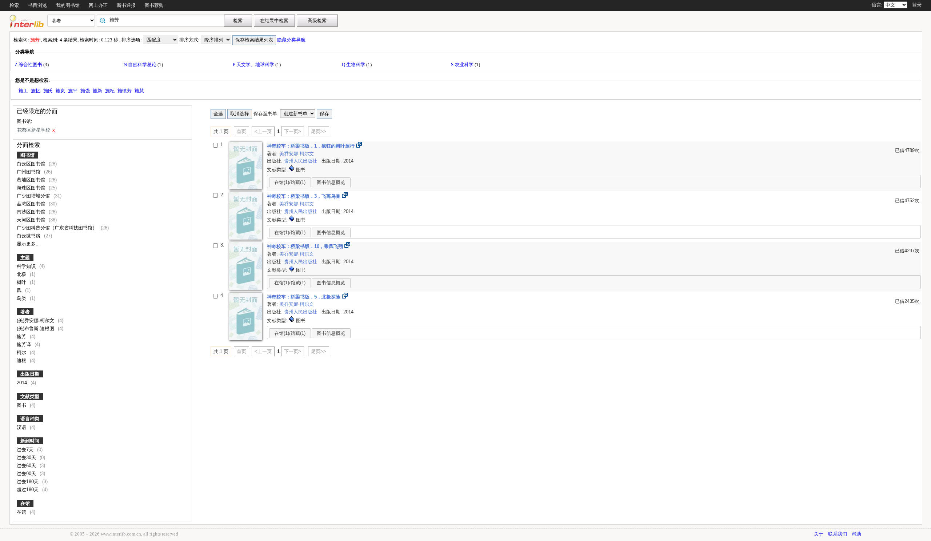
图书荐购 (154, 5)
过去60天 (27, 465)
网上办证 (98, 5)
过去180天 (28, 481)
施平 (72, 90)
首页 (241, 131)
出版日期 (29, 374)
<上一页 (263, 131)
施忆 (35, 90)
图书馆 (27, 155)
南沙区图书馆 (32, 212)
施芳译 (24, 344)
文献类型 (29, 396)
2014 (22, 382)
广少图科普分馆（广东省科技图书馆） (58, 228)
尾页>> (318, 131)
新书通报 (126, 5)
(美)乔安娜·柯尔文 (36, 320)
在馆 (25, 503)
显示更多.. (28, 244)
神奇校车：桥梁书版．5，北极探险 (304, 297)
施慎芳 (124, 90)
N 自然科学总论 (140, 64)
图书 (22, 405)
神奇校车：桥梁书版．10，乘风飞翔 (305, 246)
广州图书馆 (29, 172)
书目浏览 (37, 5)
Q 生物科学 (354, 64)
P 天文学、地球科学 (254, 64)
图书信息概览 (331, 182)
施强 (85, 90)
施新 (97, 90)
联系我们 (837, 534)
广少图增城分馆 (34, 196)
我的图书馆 (68, 5)
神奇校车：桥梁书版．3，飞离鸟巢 (304, 196)
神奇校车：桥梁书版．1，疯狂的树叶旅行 (311, 146)
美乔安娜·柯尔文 (296, 153)
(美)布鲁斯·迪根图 (36, 328)
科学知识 (27, 266)
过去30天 (27, 457)
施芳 (22, 336)
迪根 (22, 360)
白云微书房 (29, 236)
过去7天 (26, 449)
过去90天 (27, 473)
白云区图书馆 (32, 164)
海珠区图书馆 (32, 188)
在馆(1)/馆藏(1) (289, 182)
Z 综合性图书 (29, 64)
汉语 (22, 427)
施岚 (60, 90)
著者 (25, 311)
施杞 (110, 90)
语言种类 (29, 418)
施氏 (48, 90)
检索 (14, 5)
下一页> (292, 131)
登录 (917, 5)
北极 (22, 274)
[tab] (290, 182)
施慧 (139, 90)
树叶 (22, 282)
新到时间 (29, 441)
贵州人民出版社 (301, 161)
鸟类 (22, 298)
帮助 (856, 534)
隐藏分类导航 (292, 40)
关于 (818, 534)
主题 (25, 257)
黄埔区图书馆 (32, 180)
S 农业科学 (463, 64)
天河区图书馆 (32, 220)
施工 (23, 90)
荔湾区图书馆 (32, 204)
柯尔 (22, 352)
